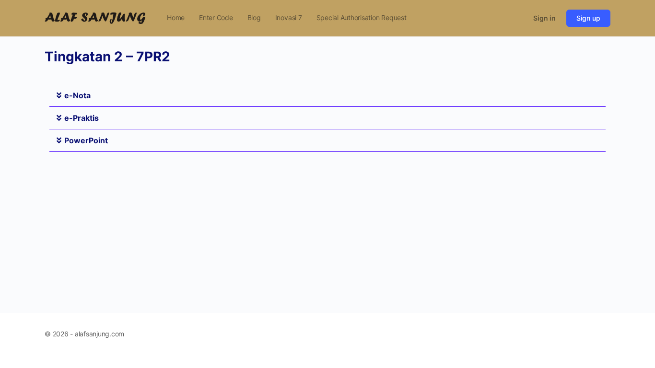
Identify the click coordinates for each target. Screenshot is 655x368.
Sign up (588, 18)
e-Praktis (81, 118)
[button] (327, 95)
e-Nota (77, 95)
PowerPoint (86, 140)
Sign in (544, 18)
